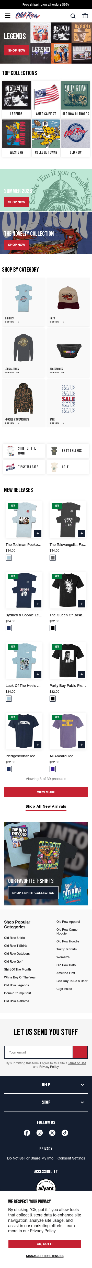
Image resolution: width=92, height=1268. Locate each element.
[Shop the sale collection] (68, 403)
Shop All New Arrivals (46, 806)
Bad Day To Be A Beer (71, 981)
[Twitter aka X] (52, 1133)
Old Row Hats (66, 965)
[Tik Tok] (65, 1133)
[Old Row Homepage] (36, 15)
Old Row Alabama (16, 1001)
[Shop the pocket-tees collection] (23, 302)
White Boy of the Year (20, 977)
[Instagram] (39, 1133)
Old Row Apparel (68, 922)
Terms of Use (77, 1063)
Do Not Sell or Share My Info (30, 1158)
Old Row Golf (13, 961)
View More (46, 792)
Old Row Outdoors (17, 953)
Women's (63, 957)
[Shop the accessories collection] (68, 352)
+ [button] (38, 532)
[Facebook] (27, 1133)
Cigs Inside (64, 989)
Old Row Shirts (14, 938)
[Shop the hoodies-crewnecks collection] (23, 403)
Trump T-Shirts (66, 949)
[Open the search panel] (73, 15)
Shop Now (16, 202)
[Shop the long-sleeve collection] (23, 352)
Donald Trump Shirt (17, 993)
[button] (9, 558)
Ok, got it (45, 1244)
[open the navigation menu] (7, 15)
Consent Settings (71, 1158)
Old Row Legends (16, 985)
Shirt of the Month (17, 969)
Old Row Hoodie (67, 941)
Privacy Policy (49, 1067)
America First (65, 973)
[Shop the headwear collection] (68, 302)
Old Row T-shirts (15, 946)
